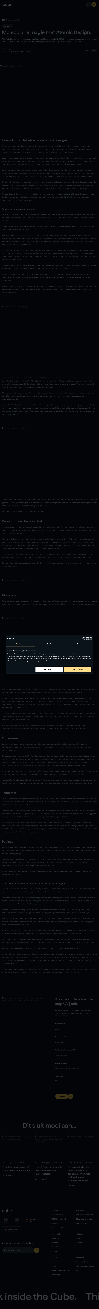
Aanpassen (48, 669)
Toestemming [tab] (20, 644)
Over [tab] (78, 644)
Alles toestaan (77, 669)
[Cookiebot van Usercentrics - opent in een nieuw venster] (83, 638)
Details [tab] (49, 644)
